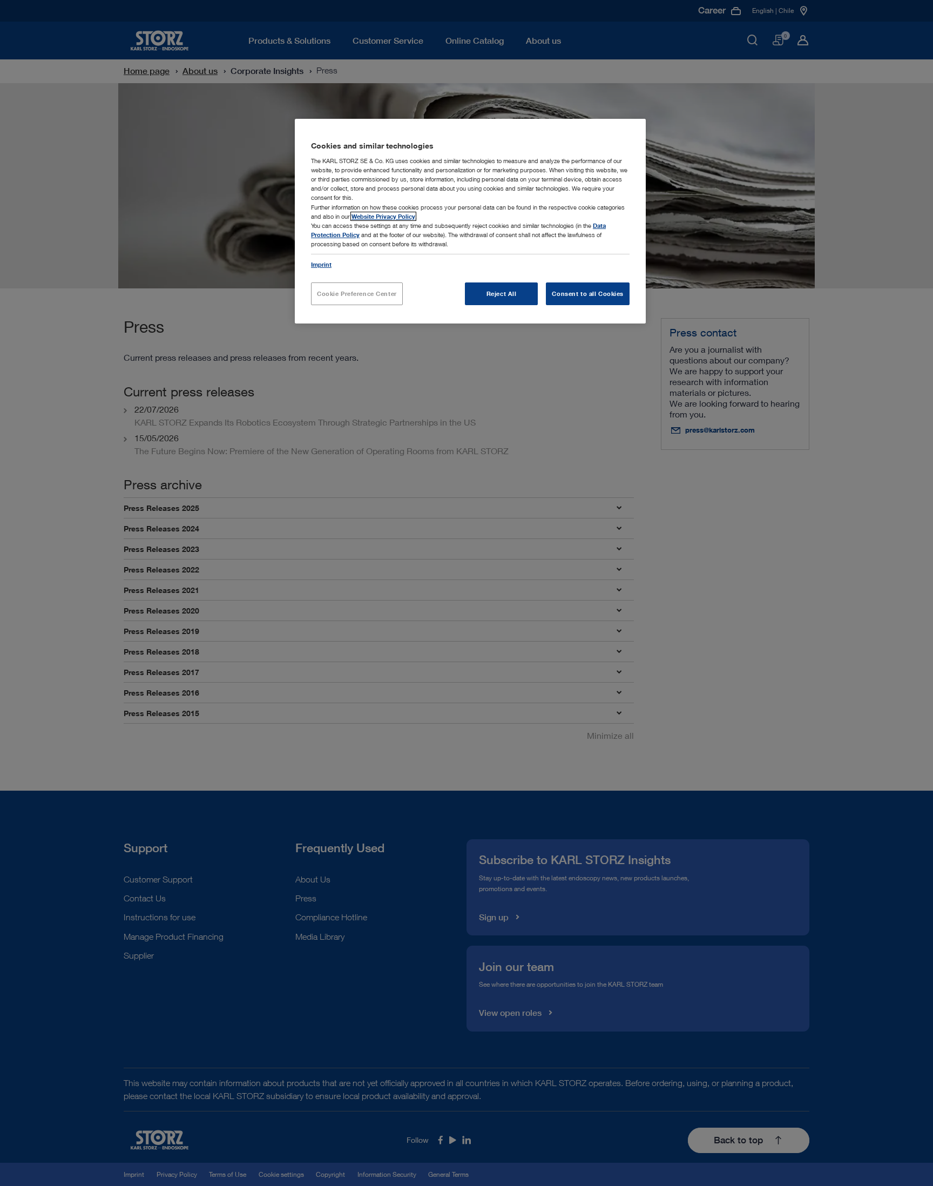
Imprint (321, 264)
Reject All (501, 293)
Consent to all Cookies (588, 293)
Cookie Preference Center (357, 293)
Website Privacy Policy (383, 216)
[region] (470, 221)
